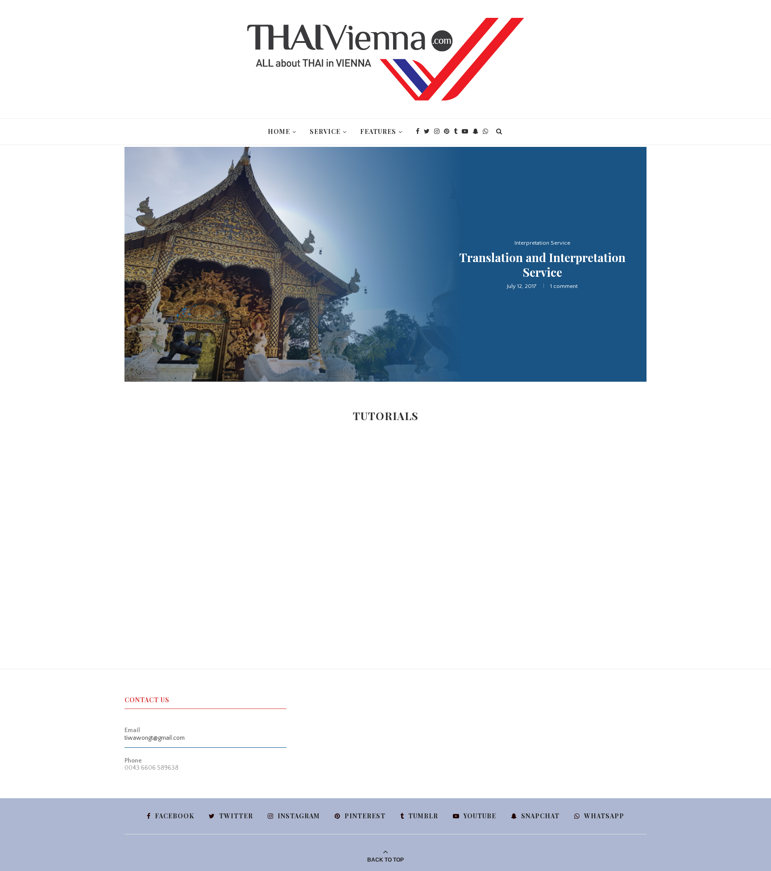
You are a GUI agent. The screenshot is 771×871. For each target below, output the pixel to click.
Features (378, 131)
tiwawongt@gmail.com (154, 738)
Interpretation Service (542, 243)
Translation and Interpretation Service (542, 265)
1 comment (564, 286)
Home (279, 131)
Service (325, 131)
